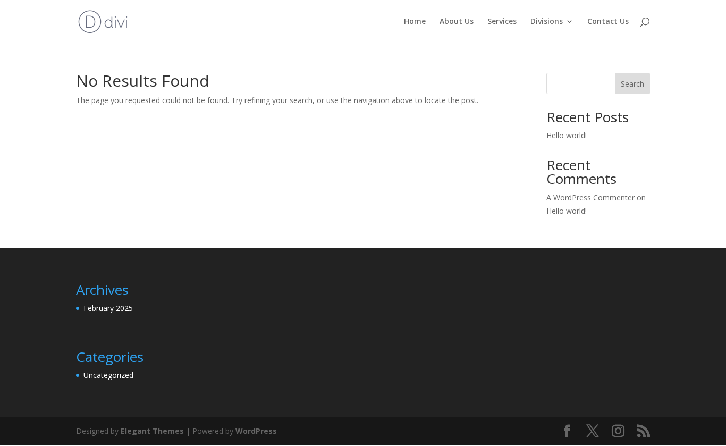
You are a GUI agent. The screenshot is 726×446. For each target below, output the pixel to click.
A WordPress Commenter (590, 197)
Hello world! (566, 135)
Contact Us (608, 22)
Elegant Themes (152, 431)
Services (502, 22)
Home (415, 22)
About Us (457, 22)
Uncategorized (108, 375)
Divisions (546, 22)
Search (632, 84)
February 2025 (108, 308)
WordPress (256, 431)
